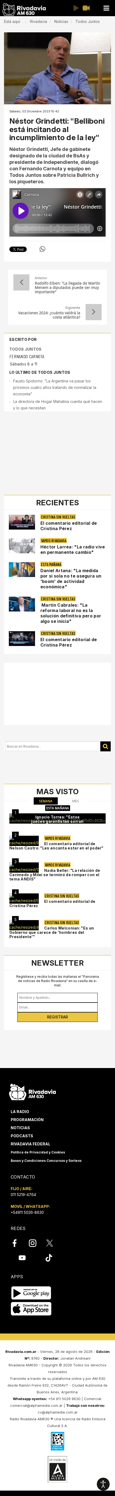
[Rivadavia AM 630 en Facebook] (18, 1243)
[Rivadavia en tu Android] (31, 1293)
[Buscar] (105, 746)
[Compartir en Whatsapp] (42, 249)
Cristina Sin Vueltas (58, 516)
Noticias (20, 1127)
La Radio (20, 1111)
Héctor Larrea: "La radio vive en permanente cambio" (72, 549)
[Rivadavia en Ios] (31, 1309)
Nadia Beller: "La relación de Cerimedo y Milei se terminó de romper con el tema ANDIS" (54, 874)
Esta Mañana (51, 564)
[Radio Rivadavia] (32, 1091)
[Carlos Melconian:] (24, 925)
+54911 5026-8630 (27, 1212)
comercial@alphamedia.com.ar (36, 1405)
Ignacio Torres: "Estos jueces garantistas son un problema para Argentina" (57, 821)
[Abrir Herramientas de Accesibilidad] (103, 1484)
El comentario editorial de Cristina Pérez (68, 525)
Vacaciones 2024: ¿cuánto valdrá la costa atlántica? (49, 315)
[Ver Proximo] (94, 312)
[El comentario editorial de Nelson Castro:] (24, 841)
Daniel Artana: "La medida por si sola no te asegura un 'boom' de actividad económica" (70, 578)
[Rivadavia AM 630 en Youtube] (22, 1258)
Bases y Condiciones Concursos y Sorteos (46, 1161)
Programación (27, 1119)
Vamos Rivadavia (53, 540)
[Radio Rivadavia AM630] (24, 9)
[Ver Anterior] (21, 282)
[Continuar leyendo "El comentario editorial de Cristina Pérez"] (22, 522)
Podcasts (22, 1136)
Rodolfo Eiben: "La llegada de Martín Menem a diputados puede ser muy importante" (67, 287)
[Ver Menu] (106, 8)
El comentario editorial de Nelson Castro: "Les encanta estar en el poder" (56, 845)
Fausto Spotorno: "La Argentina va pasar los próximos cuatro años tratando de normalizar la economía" (54, 387)
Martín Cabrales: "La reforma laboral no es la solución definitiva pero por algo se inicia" (70, 613)
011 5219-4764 (23, 1194)
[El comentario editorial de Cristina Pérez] (24, 898)
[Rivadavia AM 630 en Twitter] (53, 1243)
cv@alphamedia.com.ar (58, 1412)
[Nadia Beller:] (24, 867)
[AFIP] (57, 1441)
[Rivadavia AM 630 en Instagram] (36, 1243)
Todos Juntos (25, 349)
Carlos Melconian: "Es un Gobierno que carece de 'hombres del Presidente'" (51, 932)
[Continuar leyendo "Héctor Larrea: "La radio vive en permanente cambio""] (22, 545)
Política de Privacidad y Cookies (38, 1152)
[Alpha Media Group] (57, 1469)
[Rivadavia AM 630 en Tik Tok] (48, 1258)
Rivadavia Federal (30, 1144)
